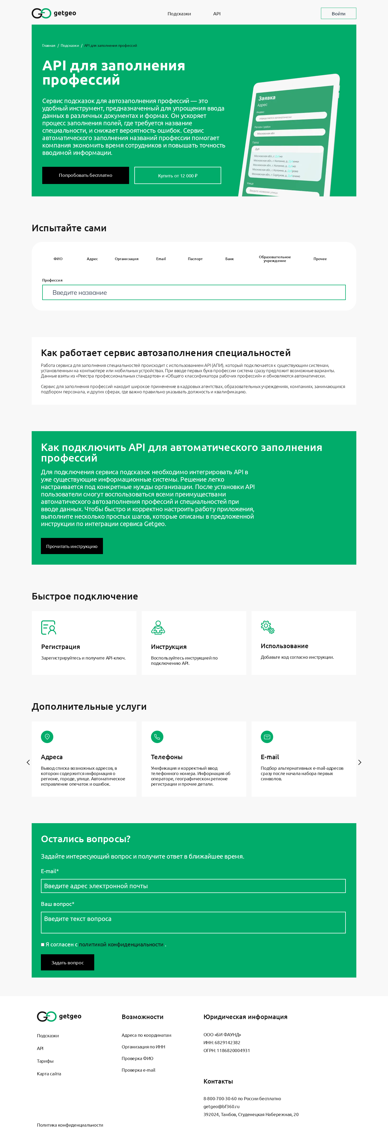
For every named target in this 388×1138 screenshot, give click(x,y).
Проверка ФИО (137, 1058)
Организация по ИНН (143, 1046)
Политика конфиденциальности (70, 1124)
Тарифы (45, 1060)
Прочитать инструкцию (72, 546)
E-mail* (50, 871)
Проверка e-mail (138, 1069)
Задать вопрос (67, 962)
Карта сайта (49, 1073)
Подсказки (179, 13)
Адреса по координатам (146, 1035)
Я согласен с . (105, 944)
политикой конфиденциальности (121, 944)
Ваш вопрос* (57, 903)
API (216, 13)
